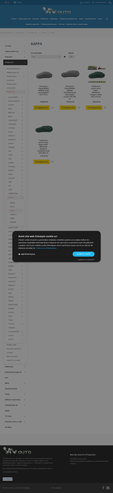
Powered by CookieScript (86, 260)
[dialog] (56, 246)
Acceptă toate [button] (83, 254)
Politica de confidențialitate (46, 248)
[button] (26, 254)
